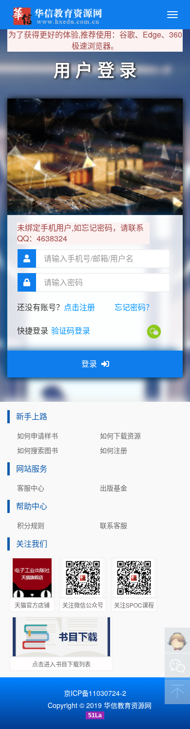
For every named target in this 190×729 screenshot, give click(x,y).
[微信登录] (154, 330)
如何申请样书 (37, 435)
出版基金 (113, 488)
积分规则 (30, 525)
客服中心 (30, 488)
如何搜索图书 (37, 450)
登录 (90, 363)
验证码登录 (70, 330)
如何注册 (113, 450)
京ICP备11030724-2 (95, 693)
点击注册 (79, 307)
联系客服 (113, 525)
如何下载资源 (120, 435)
